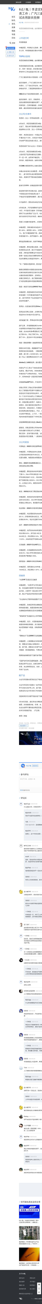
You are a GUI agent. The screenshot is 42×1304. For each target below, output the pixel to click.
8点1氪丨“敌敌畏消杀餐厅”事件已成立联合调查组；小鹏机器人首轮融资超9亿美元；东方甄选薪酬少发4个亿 (29, 1221)
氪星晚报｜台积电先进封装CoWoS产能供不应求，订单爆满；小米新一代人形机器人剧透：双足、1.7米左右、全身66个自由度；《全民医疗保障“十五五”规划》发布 (29, 1264)
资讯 (13, 23)
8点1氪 (21, 22)
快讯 (13, 20)
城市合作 (22, 1278)
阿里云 (36, 1299)
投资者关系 (22, 1289)
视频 (13, 30)
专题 (13, 34)
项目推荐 (23, 726)
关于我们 (32, 1281)
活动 (13, 37)
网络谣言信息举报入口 (26, 1294)
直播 (13, 27)
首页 (13, 16)
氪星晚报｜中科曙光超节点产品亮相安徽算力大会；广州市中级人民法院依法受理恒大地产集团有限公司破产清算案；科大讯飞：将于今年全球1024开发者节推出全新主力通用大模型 (29, 1243)
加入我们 (32, 1289)
